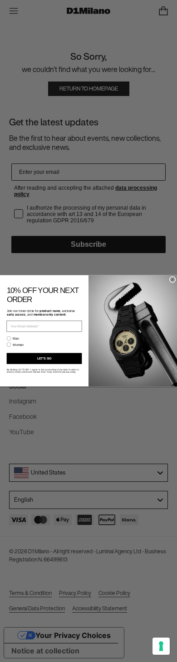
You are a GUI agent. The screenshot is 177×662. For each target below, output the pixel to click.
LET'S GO (44, 358)
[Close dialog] (172, 280)
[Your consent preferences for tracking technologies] (161, 646)
